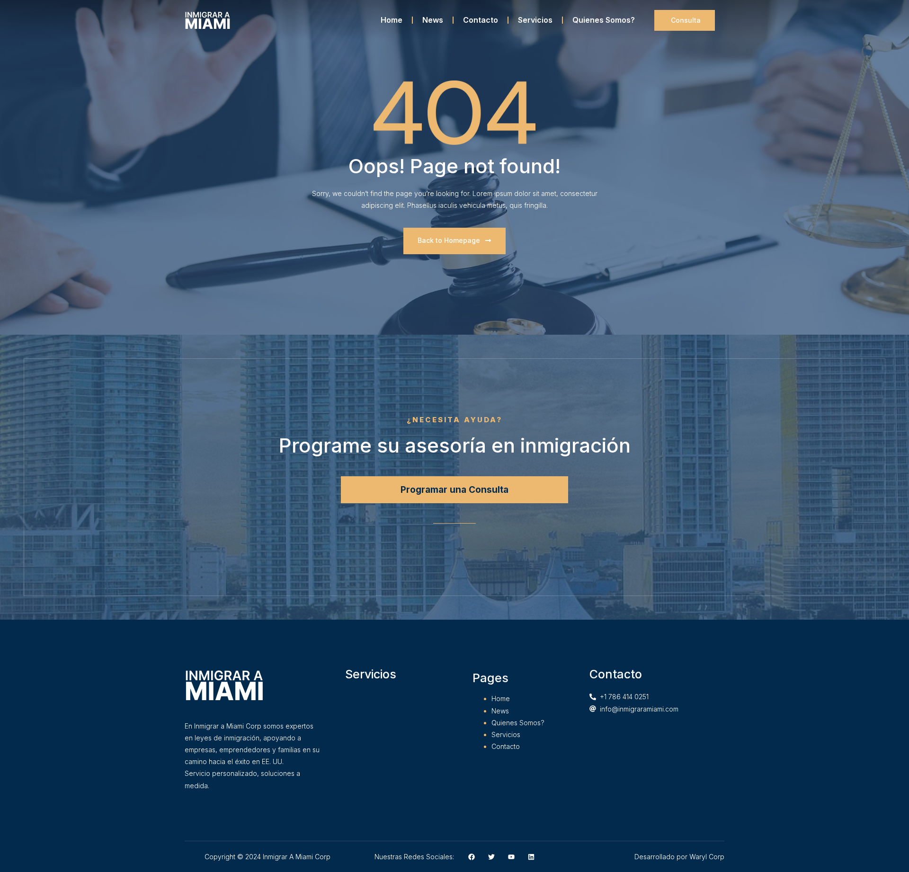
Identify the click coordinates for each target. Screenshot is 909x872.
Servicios (535, 20)
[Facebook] (471, 857)
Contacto (480, 20)
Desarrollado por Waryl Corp (679, 857)
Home (391, 20)
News (432, 20)
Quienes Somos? (603, 20)
